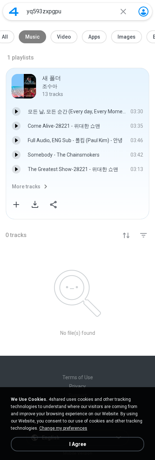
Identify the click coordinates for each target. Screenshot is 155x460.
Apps (94, 37)
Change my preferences (63, 428)
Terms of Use (77, 377)
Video (64, 37)
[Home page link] (13, 11)
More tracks (26, 186)
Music (32, 37)
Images (127, 37)
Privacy (77, 386)
